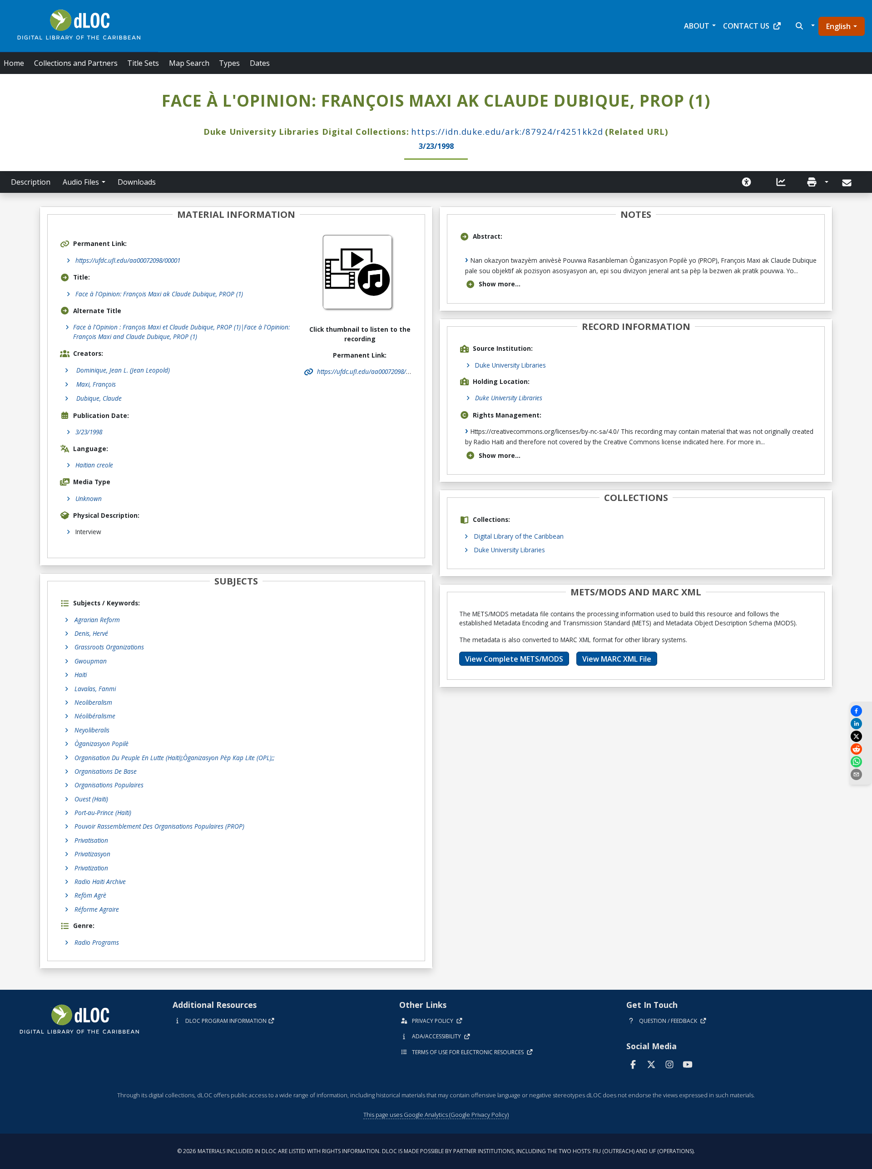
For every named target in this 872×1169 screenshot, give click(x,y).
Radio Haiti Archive (100, 881)
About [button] (696, 26)
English (838, 26)
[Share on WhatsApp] (861, 761)
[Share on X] (861, 736)
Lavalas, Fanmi (95, 688)
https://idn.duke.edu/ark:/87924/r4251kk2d (507, 131)
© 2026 (436, 1151)
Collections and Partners (76, 63)
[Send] (847, 182)
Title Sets (143, 63)
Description (30, 182)
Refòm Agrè (90, 895)
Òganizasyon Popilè (101, 743)
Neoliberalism (93, 702)
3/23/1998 (88, 431)
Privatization (91, 868)
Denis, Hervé (91, 633)
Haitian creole (94, 465)
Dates (260, 63)
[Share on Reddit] (861, 749)
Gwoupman (90, 661)
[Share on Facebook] (861, 711)
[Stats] (781, 182)
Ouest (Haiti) (91, 799)
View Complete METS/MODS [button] (514, 659)
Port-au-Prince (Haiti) (102, 812)
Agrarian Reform (97, 619)
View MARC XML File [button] (616, 659)
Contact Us (746, 26)
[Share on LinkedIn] (861, 723)
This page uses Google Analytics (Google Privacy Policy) (436, 1114)
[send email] (861, 774)
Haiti (80, 674)
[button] (804, 26)
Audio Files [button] (81, 182)
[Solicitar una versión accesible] (746, 182)
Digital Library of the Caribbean (519, 536)
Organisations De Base (105, 771)
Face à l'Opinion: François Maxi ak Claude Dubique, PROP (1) (159, 294)
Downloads (137, 182)
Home (14, 63)
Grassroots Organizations (109, 647)
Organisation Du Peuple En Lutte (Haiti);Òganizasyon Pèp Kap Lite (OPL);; (174, 757)
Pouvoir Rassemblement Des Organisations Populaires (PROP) (159, 826)
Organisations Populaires (109, 785)
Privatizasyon (92, 854)
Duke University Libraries (510, 365)
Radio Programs (96, 942)
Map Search (189, 63)
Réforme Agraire (96, 909)
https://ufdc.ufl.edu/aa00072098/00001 (127, 260)
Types (229, 63)
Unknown (88, 498)
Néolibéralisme (94, 716)
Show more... (499, 284)
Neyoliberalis (91, 730)
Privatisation (91, 840)
